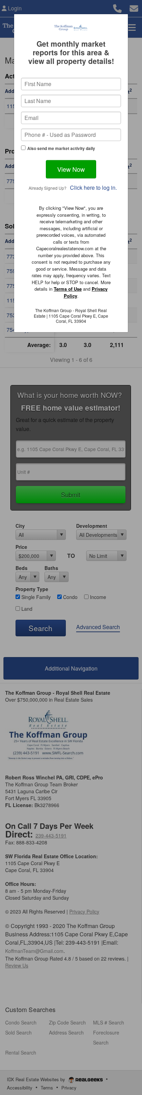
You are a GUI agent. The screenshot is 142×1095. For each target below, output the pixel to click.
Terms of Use (68, 289)
